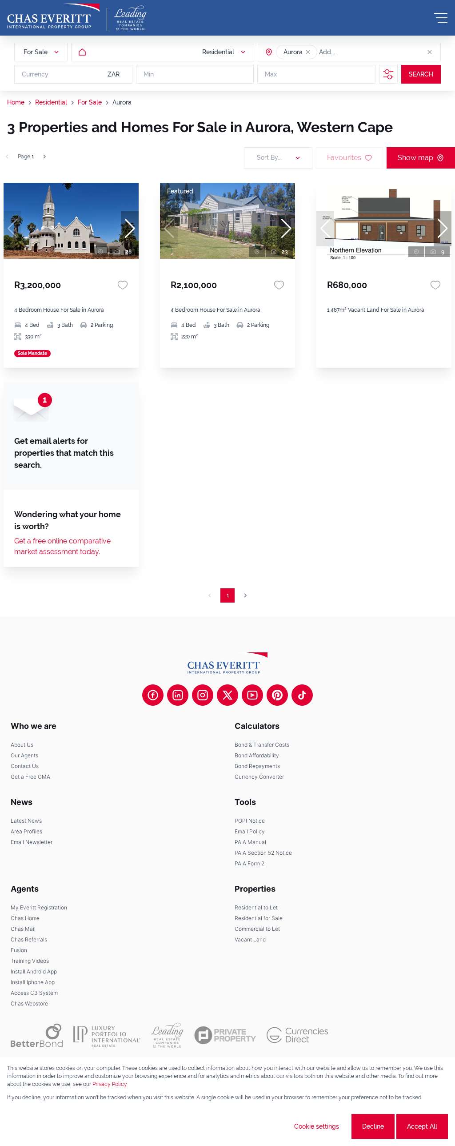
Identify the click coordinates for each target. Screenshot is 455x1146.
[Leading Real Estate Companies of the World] (130, 17)
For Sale (90, 102)
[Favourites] (122, 285)
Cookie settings (316, 1126)
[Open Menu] (441, 18)
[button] (307, 52)
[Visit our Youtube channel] (252, 695)
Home (15, 102)
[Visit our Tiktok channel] (302, 695)
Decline (373, 1126)
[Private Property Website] (225, 1035)
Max (271, 74)
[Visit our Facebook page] (153, 695)
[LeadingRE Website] (167, 1035)
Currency (35, 74)
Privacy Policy (109, 1084)
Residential (51, 102)
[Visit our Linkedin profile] (177, 695)
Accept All (422, 1126)
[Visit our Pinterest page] (277, 695)
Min (149, 74)
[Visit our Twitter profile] (227, 695)
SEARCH (421, 74)
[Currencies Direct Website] (297, 1035)
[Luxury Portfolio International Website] (106, 1035)
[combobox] (353, 52)
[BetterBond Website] (37, 1035)
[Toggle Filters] (388, 74)
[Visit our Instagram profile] (202, 695)
